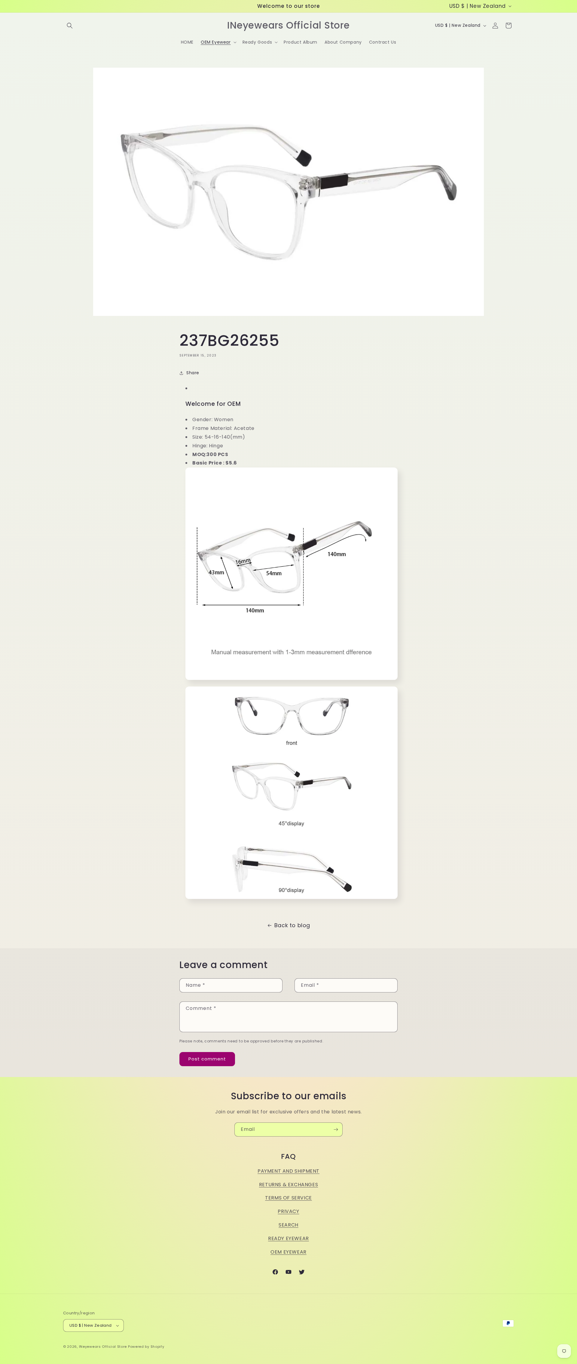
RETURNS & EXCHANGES (288, 1184)
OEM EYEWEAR (288, 1251)
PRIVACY (288, 1211)
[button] (69, 25)
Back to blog (292, 925)
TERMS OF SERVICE (288, 1197)
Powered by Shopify (146, 1346)
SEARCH (288, 1224)
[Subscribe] (335, 1129)
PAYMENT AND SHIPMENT (288, 1171)
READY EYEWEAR (288, 1238)
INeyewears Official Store (103, 1346)
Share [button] (192, 373)
